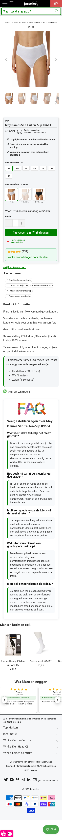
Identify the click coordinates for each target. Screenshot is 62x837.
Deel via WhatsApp (18, 391)
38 (9, 168)
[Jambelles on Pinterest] (17, 780)
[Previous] (6, 59)
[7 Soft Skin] (25, 194)
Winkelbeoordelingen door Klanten (28, 257)
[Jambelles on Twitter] (6, 780)
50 (9, 176)
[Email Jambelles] (34, 780)
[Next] (55, 59)
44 (34, 168)
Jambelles (34, 789)
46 (43, 168)
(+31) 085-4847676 (48, 780)
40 (17, 168)
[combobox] (31, 11)
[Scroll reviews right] (57, 700)
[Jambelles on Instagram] (23, 780)
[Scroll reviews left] (4, 700)
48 (52, 168)
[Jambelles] (31, 3)
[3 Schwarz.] (39, 194)
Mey (7, 120)
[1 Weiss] (11, 194)
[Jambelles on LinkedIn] (29, 780)
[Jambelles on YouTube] (11, 780)
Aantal (8, 216)
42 (26, 168)
